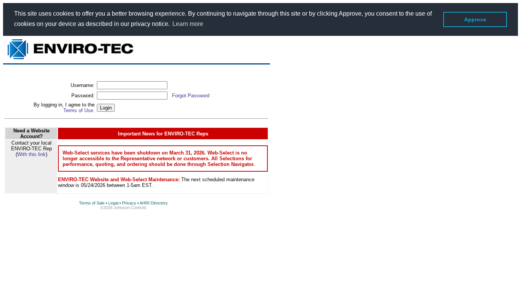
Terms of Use (78, 110)
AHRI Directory (154, 203)
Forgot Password (190, 95)
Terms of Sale (92, 203)
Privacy (129, 203)
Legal (113, 203)
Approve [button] (475, 19)
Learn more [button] (187, 24)
